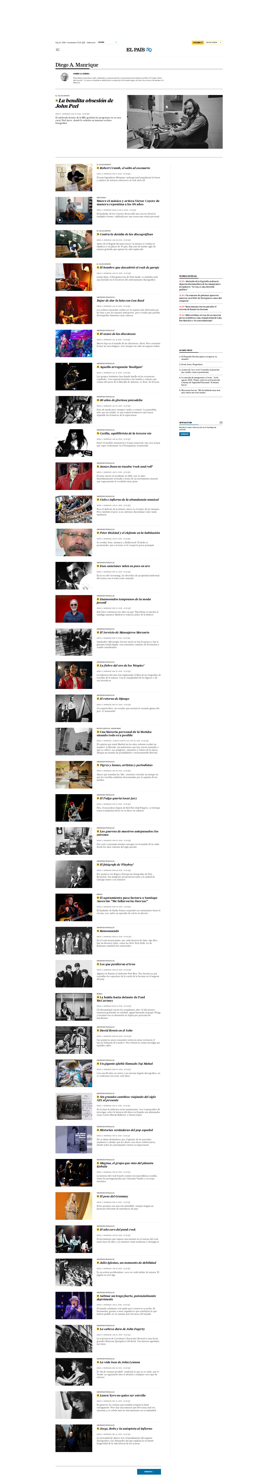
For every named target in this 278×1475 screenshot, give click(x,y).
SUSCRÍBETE (198, 43)
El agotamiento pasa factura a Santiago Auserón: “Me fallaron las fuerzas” (127, 900)
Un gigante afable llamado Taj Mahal (126, 1064)
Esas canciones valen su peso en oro (125, 566)
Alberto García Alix (121, 741)
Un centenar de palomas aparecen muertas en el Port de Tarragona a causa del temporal (200, 298)
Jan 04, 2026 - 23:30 (121, 1335)
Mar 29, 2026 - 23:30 (121, 870)
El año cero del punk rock (118, 1229)
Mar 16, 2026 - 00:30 (121, 970)
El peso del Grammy (114, 1196)
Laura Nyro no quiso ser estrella (123, 1395)
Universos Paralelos (105, 397)
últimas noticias (188, 276)
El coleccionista (62, 96)
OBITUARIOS (101, 198)
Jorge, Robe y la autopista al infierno (126, 1429)
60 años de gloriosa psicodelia (121, 400)
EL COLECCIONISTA (104, 165)
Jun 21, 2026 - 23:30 (121, 472)
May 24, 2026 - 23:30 (121, 608)
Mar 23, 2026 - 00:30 (121, 937)
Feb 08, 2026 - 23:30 (121, 1172)
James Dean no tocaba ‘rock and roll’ (126, 466)
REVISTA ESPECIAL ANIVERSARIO (109, 728)
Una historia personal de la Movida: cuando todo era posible (124, 734)
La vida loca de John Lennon (120, 1362)
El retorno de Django (114, 699)
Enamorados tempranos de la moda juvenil (124, 601)
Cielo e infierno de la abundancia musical (129, 500)
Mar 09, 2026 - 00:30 (121, 1036)
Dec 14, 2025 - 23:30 (121, 1434)
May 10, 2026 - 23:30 (121, 671)
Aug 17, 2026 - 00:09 (121, 174)
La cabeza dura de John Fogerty (122, 1329)
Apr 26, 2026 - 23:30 (121, 771)
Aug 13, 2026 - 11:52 (127, 210)
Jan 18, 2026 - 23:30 (121, 1269)
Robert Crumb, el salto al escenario (125, 168)
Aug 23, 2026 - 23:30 (80, 114)
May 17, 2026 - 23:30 (121, 638)
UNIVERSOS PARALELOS (105, 297)
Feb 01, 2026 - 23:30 (121, 1202)
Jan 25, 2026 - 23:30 (121, 1235)
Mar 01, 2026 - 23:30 (121, 1069)
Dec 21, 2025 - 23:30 (121, 1401)
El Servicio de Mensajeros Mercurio (124, 632)
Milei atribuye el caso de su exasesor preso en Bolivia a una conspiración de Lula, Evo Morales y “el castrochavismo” (200, 318)
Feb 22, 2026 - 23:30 (121, 1106)
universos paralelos (105, 463)
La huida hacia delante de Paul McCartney (121, 999)
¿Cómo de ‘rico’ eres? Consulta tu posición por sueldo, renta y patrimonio (200, 371)
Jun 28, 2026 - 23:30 (121, 439)
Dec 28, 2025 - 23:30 (121, 1368)
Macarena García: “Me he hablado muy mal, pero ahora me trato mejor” (201, 391)
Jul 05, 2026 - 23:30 (121, 406)
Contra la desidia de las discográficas (126, 234)
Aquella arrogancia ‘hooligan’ (121, 367)
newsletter (185, 423)
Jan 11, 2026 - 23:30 (121, 1305)
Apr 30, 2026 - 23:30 (139, 741)
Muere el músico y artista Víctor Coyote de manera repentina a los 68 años (128, 203)
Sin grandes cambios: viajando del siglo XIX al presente (126, 1099)
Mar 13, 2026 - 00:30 (121, 1006)
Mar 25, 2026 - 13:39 (121, 907)
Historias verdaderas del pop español (126, 1130)
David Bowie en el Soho (116, 1030)
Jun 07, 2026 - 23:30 (121, 539)
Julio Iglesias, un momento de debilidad (128, 1263)
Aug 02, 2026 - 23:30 (121, 273)
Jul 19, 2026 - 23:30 (121, 340)
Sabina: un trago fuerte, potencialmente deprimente (126, 1298)
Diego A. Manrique (76, 65)
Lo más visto (185, 350)
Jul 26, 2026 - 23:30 (121, 306)
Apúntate (185, 434)
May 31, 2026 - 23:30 (121, 572)
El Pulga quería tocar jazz (118, 798)
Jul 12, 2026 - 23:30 (121, 373)
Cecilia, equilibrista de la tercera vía (125, 433)
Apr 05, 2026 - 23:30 (121, 841)
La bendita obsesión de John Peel (84, 103)
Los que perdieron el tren (117, 964)
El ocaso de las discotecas (118, 334)
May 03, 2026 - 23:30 (121, 705)
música (100, 894)
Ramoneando (109, 931)
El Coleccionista (104, 231)
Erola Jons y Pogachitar (192, 364)
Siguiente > (149, 1472)
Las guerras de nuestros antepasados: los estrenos (127, 833)
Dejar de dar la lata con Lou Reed (120, 300)
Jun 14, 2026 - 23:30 (121, 505)
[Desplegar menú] (57, 49)
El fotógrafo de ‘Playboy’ (116, 864)
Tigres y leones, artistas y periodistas (126, 765)
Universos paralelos (105, 330)
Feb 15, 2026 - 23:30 (121, 1136)
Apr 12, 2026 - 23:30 (121, 804)
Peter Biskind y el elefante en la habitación (130, 533)
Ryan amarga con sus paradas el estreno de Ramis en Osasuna (197, 308)
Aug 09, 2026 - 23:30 (121, 240)
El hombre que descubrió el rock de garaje (129, 267)
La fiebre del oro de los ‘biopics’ (122, 665)
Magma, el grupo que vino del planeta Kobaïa (125, 1165)
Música (100, 994)
